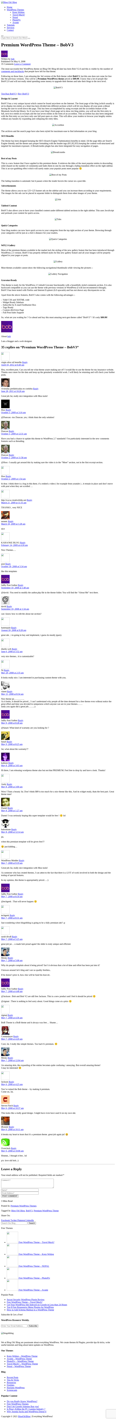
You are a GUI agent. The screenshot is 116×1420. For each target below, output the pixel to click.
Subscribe (33, 1326)
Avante (15, 22)
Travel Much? (18, 15)
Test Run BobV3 (8, 94)
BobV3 (29, 1210)
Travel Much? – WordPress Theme (22, 1364)
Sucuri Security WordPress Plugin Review (26, 1299)
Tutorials (11, 25)
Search (32, 1223)
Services (10, 27)
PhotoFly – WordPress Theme (20, 1361)
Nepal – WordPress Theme (19, 1366)
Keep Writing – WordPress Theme (22, 1356)
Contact (10, 30)
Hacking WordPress (16, 1387)
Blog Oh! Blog (18, 1210)
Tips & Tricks (13, 1380)
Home (9, 7)
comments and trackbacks (12, 71)
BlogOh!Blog (24, 1416)
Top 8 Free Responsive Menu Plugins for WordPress (30, 1307)
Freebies (10, 1385)
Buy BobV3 (23, 94)
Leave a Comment (22, 64)
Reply (25, 362)
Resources (11, 1382)
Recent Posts (12, 1377)
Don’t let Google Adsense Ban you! (23, 1406)
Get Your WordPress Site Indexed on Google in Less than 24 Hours (37, 1304)
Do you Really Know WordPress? (22, 1401)
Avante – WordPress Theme (19, 1358)
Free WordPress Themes (18, 1404)
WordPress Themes (15, 10)
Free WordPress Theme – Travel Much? (24, 1302)
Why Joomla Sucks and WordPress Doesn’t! (26, 1411)
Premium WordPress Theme (46, 1210)
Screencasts (12, 1390)
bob (12, 59)
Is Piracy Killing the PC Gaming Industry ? (26, 1409)
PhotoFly (16, 20)
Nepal (15, 17)
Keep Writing (18, 12)
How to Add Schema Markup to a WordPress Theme (30, 1310)
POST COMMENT (9, 1196)
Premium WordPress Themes (23, 1206)
